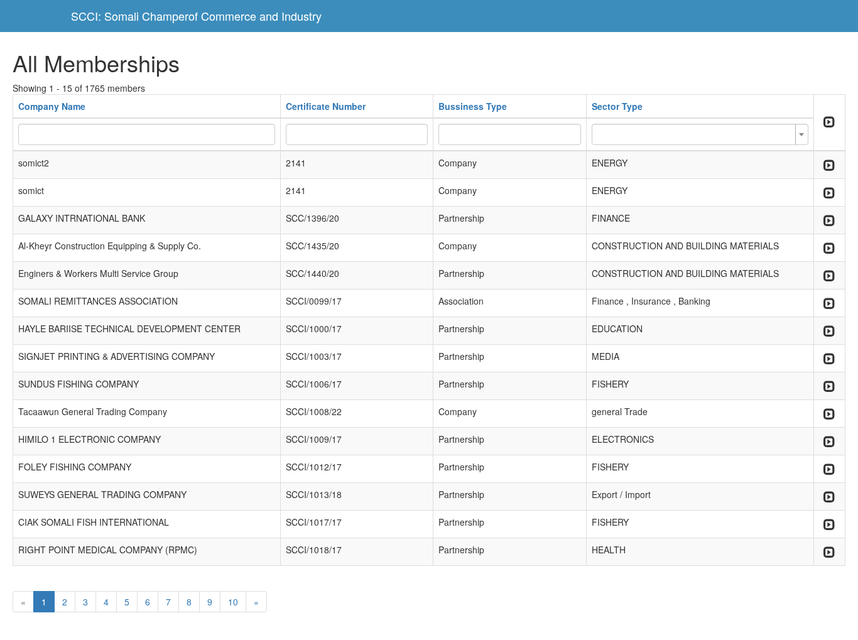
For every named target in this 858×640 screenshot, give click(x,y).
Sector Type (617, 106)
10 (233, 601)
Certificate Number (326, 106)
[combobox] (700, 134)
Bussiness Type (472, 106)
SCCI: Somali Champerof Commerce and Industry (196, 16)
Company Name (51, 106)
